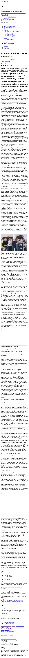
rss (4, 608)
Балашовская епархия (9, 622)
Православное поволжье (13, 12)
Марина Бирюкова (5, 63)
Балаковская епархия (9, 623)
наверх (2, 571)
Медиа (5, 38)
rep (4, 604)
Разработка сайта (20, 626)
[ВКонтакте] (3, 65)
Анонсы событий (11, 36)
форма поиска (4, 14)
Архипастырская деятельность (14, 32)
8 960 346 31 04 (12, 17)
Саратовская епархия (9, 27)
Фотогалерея (10, 40)
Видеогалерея (10, 39)
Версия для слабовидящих (7, 19)
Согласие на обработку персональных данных (12, 600)
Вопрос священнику (9, 43)
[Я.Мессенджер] (1, 65)
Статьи (5, 42)
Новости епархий (11, 34)
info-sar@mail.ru (5, 18)
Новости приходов (11, 35)
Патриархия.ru (4, 589)
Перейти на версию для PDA (8, 626)
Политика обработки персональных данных (12, 601)
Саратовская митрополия (10, 26)
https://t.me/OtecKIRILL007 (20, 565)
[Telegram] (8, 65)
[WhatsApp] (10, 65)
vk (4, 606)
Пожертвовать (4, 15)
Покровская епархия (9, 620)
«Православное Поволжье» (7, 572)
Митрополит (7, 29)
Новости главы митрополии (14, 31)
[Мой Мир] (12, 65)
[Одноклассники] (6, 65)
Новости (6, 30)
